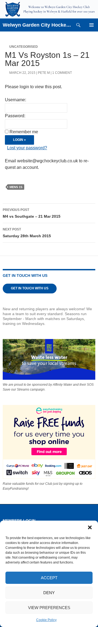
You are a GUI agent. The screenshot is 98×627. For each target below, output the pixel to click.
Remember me (24, 131)
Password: (15, 115)
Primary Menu (91, 24)
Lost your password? (27, 147)
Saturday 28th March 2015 (27, 232)
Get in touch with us (29, 288)
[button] (90, 527)
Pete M (44, 73)
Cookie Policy (46, 620)
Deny (49, 592)
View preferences (49, 607)
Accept (49, 577)
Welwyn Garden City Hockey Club (37, 25)
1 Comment (62, 73)
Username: (15, 99)
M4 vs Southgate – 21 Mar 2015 (31, 213)
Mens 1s (16, 187)
